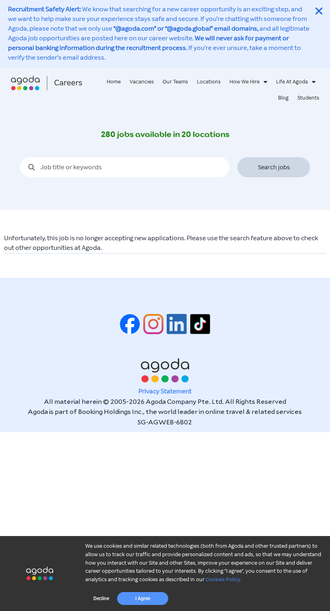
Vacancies (142, 82)
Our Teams (175, 82)
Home (114, 82)
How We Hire (244, 82)
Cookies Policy (223, 579)
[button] (101, 598)
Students (308, 98)
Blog (283, 98)
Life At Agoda (292, 82)
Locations (209, 82)
